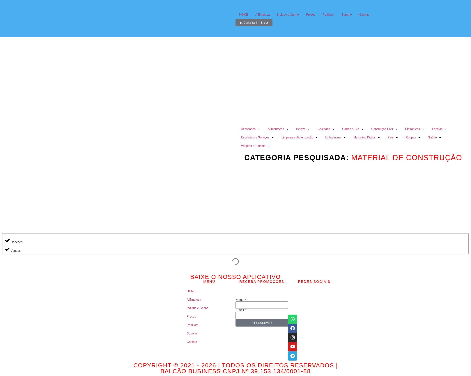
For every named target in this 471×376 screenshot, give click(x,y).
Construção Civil (382, 129)
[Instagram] (292, 337)
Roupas (411, 137)
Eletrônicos (412, 129)
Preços (310, 14)
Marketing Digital (364, 137)
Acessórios (248, 129)
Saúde (432, 137)
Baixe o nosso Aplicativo (235, 277)
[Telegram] (292, 356)
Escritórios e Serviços (255, 137)
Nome (240, 299)
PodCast (328, 14)
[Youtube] (292, 346)
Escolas (437, 129)
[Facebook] (292, 328)
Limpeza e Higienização (297, 137)
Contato (364, 14)
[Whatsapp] (292, 319)
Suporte (346, 14)
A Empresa (262, 14)
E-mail (240, 310)
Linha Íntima (333, 137)
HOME (243, 14)
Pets (391, 137)
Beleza (300, 129)
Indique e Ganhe (288, 14)
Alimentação (276, 129)
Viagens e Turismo (253, 145)
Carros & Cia (350, 129)
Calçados (324, 129)
